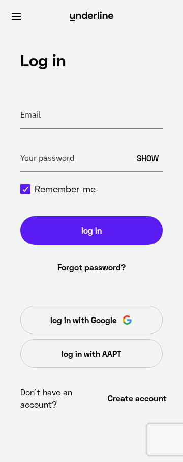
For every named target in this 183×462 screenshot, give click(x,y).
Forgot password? (91, 267)
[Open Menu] (16, 16)
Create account (135, 398)
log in (91, 230)
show (148, 158)
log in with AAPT (91, 353)
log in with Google (83, 320)
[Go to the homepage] (91, 16)
